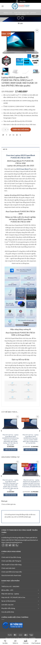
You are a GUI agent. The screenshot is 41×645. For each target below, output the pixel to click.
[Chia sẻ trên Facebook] (6, 134)
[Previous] (4, 47)
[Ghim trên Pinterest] (16, 134)
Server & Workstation (8, 601)
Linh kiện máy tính (7, 604)
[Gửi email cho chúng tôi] (13, 545)
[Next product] (18, 17)
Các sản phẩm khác (7, 612)
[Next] (36, 47)
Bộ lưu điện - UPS (7, 590)
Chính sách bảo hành (8, 568)
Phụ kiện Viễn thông (8, 608)
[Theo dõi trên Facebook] (3, 545)
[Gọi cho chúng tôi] (16, 545)
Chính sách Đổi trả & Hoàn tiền (11, 572)
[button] (17, 1)
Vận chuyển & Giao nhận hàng (11, 564)
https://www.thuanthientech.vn (11, 542)
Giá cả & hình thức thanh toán (11, 575)
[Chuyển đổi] (38, 590)
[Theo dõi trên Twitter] (10, 545)
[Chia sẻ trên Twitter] (10, 134)
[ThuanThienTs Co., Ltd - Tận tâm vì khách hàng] (20, 6)
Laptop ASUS (20, 14)
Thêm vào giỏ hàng (20, 129)
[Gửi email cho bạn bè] (13, 134)
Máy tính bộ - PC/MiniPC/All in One (13, 597)
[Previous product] (22, 17)
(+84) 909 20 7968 (11, 540)
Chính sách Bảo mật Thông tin (11, 561)
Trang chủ (7, 13)
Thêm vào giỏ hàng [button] (10, 449)
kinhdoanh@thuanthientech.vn (28, 540)
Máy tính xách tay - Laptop (25, 13)
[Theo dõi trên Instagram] (6, 545)
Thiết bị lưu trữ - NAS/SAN (10, 586)
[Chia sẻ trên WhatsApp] (3, 134)
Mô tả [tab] (5, 149)
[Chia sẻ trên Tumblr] (20, 134)
